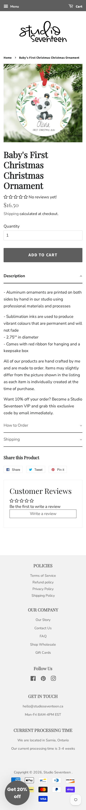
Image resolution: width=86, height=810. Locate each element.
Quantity (12, 226)
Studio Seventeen (57, 772)
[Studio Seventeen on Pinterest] (43, 679)
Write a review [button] (43, 513)
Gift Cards (43, 652)
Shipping (11, 213)
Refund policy (43, 582)
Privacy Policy (43, 588)
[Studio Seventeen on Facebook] (33, 679)
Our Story (43, 619)
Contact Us (43, 628)
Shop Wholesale (43, 644)
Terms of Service (43, 575)
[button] (16, 197)
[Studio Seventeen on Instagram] (53, 679)
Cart (78, 6)
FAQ (43, 636)
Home (8, 58)
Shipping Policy (43, 595)
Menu (14, 6)
